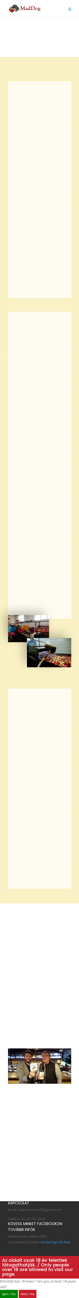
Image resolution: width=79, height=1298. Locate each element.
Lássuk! (20, 1038)
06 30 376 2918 (33, 1219)
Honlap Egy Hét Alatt (55, 1242)
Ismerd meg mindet (32, 1150)
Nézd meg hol (26, 1181)
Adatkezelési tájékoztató (27, 1236)
